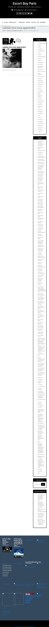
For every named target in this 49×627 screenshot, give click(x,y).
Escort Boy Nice (40, 213)
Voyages (28, 22)
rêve (39, 115)
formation (40, 90)
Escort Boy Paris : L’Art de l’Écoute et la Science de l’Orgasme (41, 522)
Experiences (22, 22)
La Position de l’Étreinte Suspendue (41, 396)
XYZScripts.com (31, 626)
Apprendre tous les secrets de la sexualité (41, 143)
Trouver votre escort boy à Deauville (41, 369)
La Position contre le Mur (41, 392)
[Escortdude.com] (19, 598)
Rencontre (40, 113)
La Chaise (40, 384)
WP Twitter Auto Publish (19, 626)
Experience (40, 82)
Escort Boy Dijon (40, 187)
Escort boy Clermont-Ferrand (40, 179)
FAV (39, 356)
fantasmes (40, 84)
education (40, 64)
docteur (40, 58)
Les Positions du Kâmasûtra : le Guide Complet (41, 427)
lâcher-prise (41, 100)
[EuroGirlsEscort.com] (30, 566)
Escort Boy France (40, 190)
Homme (40, 99)
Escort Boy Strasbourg (40, 326)
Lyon (39, 473)
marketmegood (6, 584)
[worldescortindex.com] (19, 584)
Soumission (41, 123)
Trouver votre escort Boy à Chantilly (41, 365)
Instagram (40, 379)
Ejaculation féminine (41, 67)
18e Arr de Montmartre (41, 245)
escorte (39, 78)
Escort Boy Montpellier (41, 206)
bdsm (39, 47)
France (39, 357)
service (39, 117)
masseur (40, 104)
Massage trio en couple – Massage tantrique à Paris (41, 497)
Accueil (6, 22)
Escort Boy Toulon (40, 329)
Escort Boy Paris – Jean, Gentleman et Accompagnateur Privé (41, 289)
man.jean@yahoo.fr (18, 10)
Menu (39, 441)
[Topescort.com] (42, 541)
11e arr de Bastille (40, 222)
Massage (40, 102)
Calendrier (42, 22)
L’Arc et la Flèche (40, 382)
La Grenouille (41, 386)
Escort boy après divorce (41, 172)
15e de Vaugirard (40, 235)
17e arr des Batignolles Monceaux (40, 242)
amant (39, 45)
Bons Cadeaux (41, 150)
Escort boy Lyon (40, 197)
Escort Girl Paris (29, 540)
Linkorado (4, 563)
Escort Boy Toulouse (40, 333)
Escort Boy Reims (40, 320)
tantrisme (40, 127)
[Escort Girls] (40, 563)
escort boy (40, 69)
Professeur (40, 111)
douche (40, 60)
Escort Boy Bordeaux (40, 175)
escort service (41, 76)
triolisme (40, 129)
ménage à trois (40, 107)
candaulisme (41, 51)
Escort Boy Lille (40, 194)
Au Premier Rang (40, 148)
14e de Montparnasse (41, 231)
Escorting (40, 80)
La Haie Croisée (40, 389)
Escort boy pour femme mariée (41, 303)
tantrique (40, 125)
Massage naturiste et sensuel (41, 433)
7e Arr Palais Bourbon (41, 276)
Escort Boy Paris (24, 3)
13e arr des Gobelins (40, 228)
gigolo (39, 93)
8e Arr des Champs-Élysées (40, 280)
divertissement (41, 56)
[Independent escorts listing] (29, 594)
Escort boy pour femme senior (41, 307)
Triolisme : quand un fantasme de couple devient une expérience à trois (41, 463)
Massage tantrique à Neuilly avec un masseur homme (41, 504)
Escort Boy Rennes (40, 323)
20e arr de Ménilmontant (41, 256)
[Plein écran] (11, 551)
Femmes (40, 86)
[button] (7, 549)
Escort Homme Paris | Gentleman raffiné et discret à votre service (41, 349)
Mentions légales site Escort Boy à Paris (6, 613)
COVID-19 (40, 154)
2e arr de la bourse (41, 260)
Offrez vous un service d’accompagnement (41, 510)
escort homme (41, 71)
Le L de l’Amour (40, 403)
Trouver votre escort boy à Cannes (41, 360)
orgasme (40, 109)
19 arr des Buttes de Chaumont (40, 250)
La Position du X (41, 400)
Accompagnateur (41, 43)
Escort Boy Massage (40, 203)
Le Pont (39, 407)
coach (39, 52)
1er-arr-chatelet (40, 253)
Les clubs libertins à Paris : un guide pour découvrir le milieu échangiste (41, 417)
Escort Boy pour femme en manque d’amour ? (41, 515)
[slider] (18, 556)
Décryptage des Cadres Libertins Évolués (41, 167)
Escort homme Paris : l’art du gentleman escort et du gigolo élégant (41, 341)
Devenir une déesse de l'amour (15, 30)
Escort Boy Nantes (40, 210)
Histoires (40, 377)
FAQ (38, 22)
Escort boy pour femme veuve (41, 316)
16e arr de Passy (40, 238)
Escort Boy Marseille (40, 200)
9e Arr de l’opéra (40, 283)
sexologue (40, 121)
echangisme (41, 62)
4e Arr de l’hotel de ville (41, 266)
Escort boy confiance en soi (41, 184)
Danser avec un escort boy (41, 157)
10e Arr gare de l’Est (41, 219)
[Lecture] (4, 551)
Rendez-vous (12, 22)
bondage (40, 49)
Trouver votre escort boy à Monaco (41, 374)
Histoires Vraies (40, 96)
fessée (39, 88)
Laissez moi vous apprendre (14, 47)
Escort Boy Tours (40, 336)
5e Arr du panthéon (40, 269)
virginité (40, 131)
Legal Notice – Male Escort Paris (41, 411)
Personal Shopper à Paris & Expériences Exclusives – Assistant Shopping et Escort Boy (41, 448)
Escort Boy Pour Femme (41, 294)
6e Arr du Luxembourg (41, 272)
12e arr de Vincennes (40, 225)
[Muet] (10, 551)
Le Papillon (40, 405)
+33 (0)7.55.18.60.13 (32, 10)
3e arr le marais (40, 263)
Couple (39, 54)
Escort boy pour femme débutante (41, 298)
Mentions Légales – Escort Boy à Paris (41, 437)
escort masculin (40, 74)
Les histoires (41, 423)
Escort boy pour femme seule (41, 312)
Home (4, 30)
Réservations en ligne (41, 457)
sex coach (40, 119)
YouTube (33, 22)
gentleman (40, 92)
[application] (7, 549)
